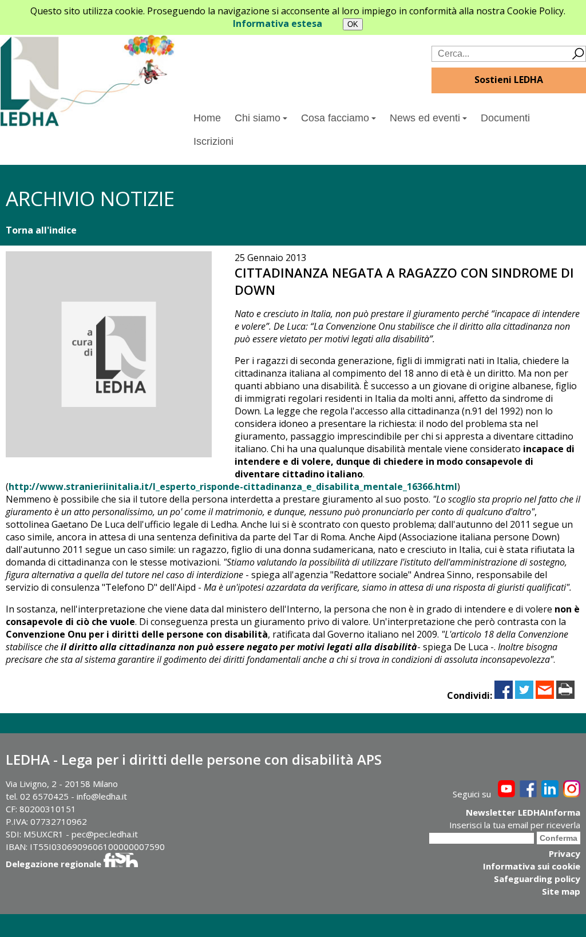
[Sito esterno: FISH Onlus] (121, 863)
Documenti (505, 118)
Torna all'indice (41, 230)
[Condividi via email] (545, 695)
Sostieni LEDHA (508, 79)
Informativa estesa (277, 23)
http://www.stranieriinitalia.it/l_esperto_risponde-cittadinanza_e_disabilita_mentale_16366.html (233, 486)
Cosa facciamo (335, 118)
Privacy (564, 853)
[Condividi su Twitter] (524, 695)
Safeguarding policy (537, 878)
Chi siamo (257, 118)
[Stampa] (565, 695)
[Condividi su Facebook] (503, 695)
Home (207, 118)
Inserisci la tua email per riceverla (514, 825)
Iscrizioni (213, 141)
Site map (561, 891)
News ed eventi (425, 118)
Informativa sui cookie (531, 866)
